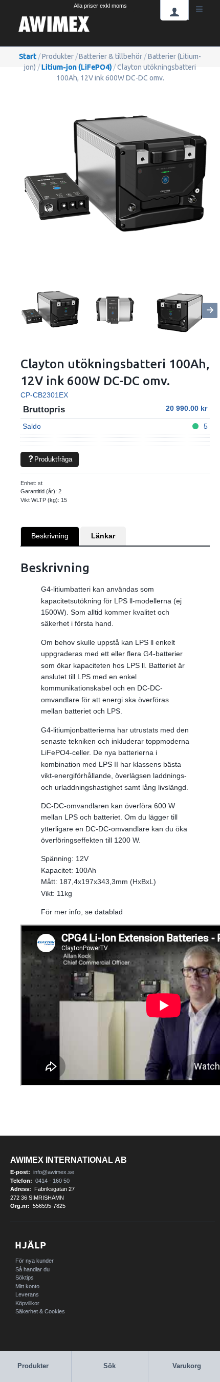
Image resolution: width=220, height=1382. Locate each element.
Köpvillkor (27, 1303)
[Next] (209, 310)
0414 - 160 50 (52, 1181)
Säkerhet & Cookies (40, 1311)
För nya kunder (34, 1261)
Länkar (103, 536)
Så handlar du (32, 1269)
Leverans (27, 1294)
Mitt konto (27, 1286)
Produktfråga (53, 459)
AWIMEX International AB (68, 1160)
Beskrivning (50, 536)
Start (27, 56)
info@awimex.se (53, 1172)
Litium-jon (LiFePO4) (76, 67)
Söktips (24, 1277)
